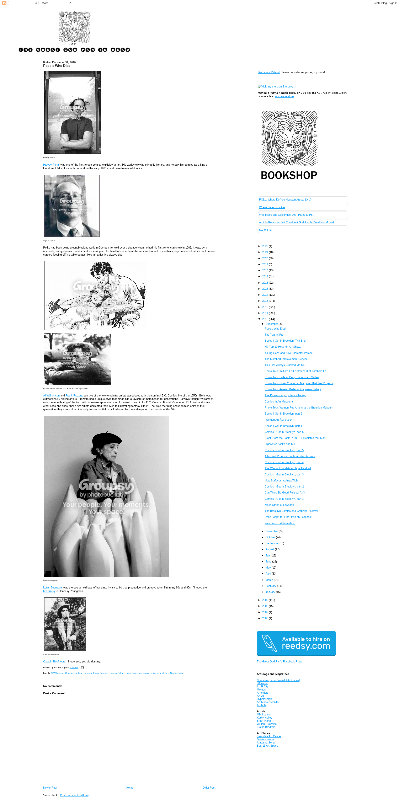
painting (154, 673)
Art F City (262, 686)
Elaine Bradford (266, 727)
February (271, 585)
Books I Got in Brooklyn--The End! (285, 340)
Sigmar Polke (176, 673)
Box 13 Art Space (267, 745)
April (269, 573)
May (269, 567)
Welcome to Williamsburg (280, 523)
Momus (261, 689)
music (146, 673)
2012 (265, 307)
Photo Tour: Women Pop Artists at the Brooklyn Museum (299, 407)
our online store (284, 96)
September (273, 543)
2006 (265, 618)
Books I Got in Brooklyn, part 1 (283, 425)
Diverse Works (266, 739)
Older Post (209, 787)
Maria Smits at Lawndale (279, 504)
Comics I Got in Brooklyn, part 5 (284, 450)
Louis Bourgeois (53, 587)
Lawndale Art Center (269, 736)
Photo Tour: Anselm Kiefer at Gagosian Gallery (293, 389)
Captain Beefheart (54, 661)
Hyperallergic (264, 698)
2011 (265, 313)
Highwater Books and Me (280, 444)
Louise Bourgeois (133, 673)
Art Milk (261, 705)
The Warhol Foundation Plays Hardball (288, 468)
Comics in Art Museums (279, 401)
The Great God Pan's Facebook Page (279, 661)
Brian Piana (264, 720)
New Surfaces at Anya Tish (281, 480)
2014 (265, 294)
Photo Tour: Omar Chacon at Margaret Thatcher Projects (299, 383)
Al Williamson (51, 395)
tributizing (49, 591)
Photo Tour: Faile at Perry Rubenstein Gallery (292, 377)
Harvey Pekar (51, 164)
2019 (265, 264)
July (268, 555)
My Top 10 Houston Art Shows (283, 346)
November (272, 531)
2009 (265, 600)
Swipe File (265, 229)
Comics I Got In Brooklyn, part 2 (284, 486)
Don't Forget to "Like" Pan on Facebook (288, 516)
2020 (265, 258)
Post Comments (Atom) (74, 795)
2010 (265, 319)
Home (129, 787)
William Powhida (267, 723)
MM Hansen (264, 714)
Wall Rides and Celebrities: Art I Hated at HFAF (287, 214)
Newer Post (50, 787)
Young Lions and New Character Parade (289, 352)
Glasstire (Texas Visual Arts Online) (278, 680)
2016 (265, 282)
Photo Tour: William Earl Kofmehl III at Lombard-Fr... (296, 371)
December (272, 323)
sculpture (164, 673)
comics (88, 673)
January (271, 591)
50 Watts (262, 683)
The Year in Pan (274, 334)
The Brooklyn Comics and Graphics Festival (291, 510)
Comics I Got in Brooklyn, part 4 (284, 462)
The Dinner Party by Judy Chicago (285, 395)
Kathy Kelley (264, 717)
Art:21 (260, 695)
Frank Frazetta (74, 395)
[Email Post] (82, 667)
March (270, 579)
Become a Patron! (269, 72)
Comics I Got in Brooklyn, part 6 (284, 431)
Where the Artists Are (272, 207)
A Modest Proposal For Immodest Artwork (290, 456)
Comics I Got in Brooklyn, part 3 (284, 474)
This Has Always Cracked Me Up (284, 365)
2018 (265, 270)
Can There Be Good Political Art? (285, 492)
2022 (265, 246)
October (271, 537)
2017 (265, 276)
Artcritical (262, 692)
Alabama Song (266, 742)
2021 (265, 252)
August (270, 549)
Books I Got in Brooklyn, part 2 (283, 413)
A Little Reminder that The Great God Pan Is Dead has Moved (296, 222)
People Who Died (56, 66)
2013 (265, 300)
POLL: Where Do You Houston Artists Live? (285, 199)
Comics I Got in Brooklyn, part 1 (284, 498)
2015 (265, 288)
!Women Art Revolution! (279, 419)
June (269, 561)
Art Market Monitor (268, 702)
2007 (265, 612)
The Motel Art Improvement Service (286, 359)
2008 (265, 606)
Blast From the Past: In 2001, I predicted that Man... (296, 437)
